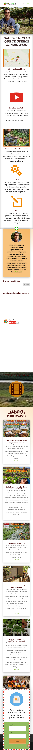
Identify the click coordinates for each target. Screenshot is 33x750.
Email (10, 732)
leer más (16, 461)
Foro (16, 179)
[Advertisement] (16, 348)
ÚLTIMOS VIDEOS (16, 375)
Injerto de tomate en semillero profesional (16, 640)
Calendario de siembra (16, 543)
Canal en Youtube (16, 108)
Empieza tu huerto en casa (16, 149)
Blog (16, 210)
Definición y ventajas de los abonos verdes (16, 488)
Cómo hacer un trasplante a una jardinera (16, 586)
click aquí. (18, 272)
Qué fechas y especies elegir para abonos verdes (16, 441)
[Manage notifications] (28, 745)
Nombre (12, 725)
